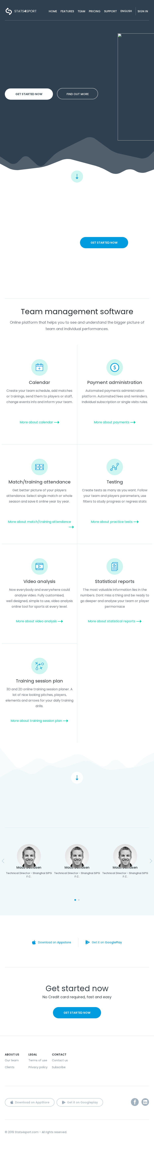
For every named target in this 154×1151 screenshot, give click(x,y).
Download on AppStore (32, 1102)
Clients (9, 1067)
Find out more (78, 94)
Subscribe (59, 1067)
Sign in (143, 11)
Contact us (60, 1060)
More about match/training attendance (39, 521)
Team (81, 11)
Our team (12, 1060)
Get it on (107, 942)
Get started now (28, 94)
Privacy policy (38, 1067)
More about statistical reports (111, 621)
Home (53, 11)
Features (67, 11)
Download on (54, 942)
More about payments (111, 422)
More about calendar (36, 422)
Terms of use (37, 1060)
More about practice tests (112, 521)
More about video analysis (36, 621)
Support (110, 11)
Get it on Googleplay (82, 1102)
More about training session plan (36, 720)
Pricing (94, 11)
